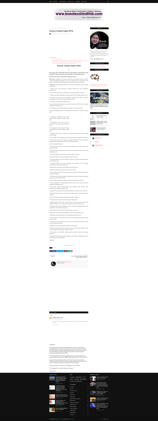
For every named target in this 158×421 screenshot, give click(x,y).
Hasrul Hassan (98, 138)
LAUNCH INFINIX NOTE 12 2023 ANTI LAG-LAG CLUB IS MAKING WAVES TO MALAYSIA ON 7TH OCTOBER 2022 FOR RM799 (102, 406)
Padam (56, 324)
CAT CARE (72, 381)
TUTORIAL (79, 414)
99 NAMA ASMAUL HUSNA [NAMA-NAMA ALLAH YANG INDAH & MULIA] (101, 122)
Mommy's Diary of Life (57, 317)
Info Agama (72, 377)
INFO (56, 28)
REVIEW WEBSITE (79, 412)
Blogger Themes (72, 419)
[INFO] (99, 98)
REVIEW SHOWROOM (79, 408)
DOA (84, 377)
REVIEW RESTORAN (79, 406)
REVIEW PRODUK (79, 404)
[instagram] (108, 419)
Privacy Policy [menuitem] (71, 1)
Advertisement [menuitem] (63, 1)
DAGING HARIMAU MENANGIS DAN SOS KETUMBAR (61, 409)
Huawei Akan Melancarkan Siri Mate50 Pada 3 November (102, 398)
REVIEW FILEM (79, 396)
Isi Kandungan (53, 57)
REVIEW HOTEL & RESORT (79, 402)
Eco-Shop (79, 388)
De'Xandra (79, 386)
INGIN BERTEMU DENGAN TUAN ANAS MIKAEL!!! (101, 128)
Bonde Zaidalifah (54, 33)
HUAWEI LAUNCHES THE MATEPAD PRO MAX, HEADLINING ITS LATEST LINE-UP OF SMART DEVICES (62, 402)
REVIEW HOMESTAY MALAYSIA (79, 398)
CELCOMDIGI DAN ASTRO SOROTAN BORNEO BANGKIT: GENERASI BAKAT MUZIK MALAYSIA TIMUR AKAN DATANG (61, 379)
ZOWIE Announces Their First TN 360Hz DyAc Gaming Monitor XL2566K (102, 392)
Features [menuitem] (55, 1)
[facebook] (102, 419)
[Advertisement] (68, 45)
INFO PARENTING (83, 379)
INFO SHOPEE (76, 379)
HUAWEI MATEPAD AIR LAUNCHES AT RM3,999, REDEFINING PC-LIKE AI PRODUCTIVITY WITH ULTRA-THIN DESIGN (61, 388)
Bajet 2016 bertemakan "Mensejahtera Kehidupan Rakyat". (64, 63)
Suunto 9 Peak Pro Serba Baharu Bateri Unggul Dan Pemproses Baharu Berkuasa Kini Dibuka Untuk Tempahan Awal (102, 385)
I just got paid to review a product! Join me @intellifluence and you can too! (99, 85)
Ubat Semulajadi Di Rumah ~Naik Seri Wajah (101, 116)
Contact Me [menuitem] (84, 1)
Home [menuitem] (50, 1)
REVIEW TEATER (79, 410)
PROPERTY (79, 392)
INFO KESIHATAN (79, 377)
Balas (53, 324)
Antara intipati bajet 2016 (56, 59)
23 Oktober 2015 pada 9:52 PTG (59, 319)
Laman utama (51, 28)
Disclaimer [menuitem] (77, 1)
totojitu (97, 141)
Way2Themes (59, 419)
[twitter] (105, 419)
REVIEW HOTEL (79, 400)
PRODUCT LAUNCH (79, 390)
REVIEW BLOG (79, 394)
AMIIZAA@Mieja (99, 145)
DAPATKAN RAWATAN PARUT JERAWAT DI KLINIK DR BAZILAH (62, 395)
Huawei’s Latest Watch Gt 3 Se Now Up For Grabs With (102, 377)
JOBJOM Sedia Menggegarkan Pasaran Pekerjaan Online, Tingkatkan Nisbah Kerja (99, 106)
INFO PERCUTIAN (78, 381)
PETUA (71, 379)
